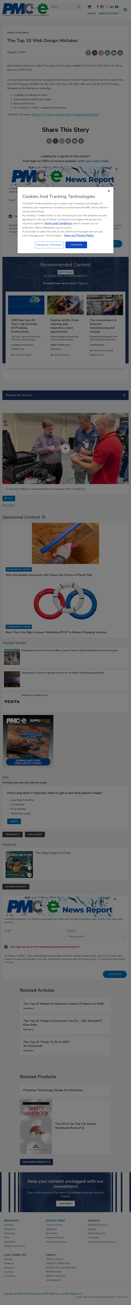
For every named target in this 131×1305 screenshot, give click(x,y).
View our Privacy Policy (79, 235)
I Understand (76, 244)
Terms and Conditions (58, 223)
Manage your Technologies (49, 244)
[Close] (108, 191)
